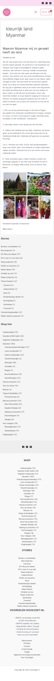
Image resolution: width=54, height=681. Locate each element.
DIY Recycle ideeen (9, 254)
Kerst (5, 293)
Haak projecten (7, 262)
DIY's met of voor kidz (10, 258)
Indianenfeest (8, 289)
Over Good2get (27, 657)
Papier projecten (7, 277)
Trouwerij (7, 308)
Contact (27, 646)
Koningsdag (8, 301)
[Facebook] (43, 3)
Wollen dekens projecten (11, 316)
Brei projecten (6, 250)
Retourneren (27, 641)
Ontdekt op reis (7, 273)
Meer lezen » (8, 229)
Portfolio (27, 643)
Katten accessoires (8, 266)
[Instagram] (46, 3)
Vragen (27, 652)
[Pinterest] (50, 3)
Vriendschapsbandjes (9, 312)
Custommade (27, 649)
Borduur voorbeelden (9, 247)
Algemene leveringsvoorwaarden (27, 655)
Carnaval (7, 285)
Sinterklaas (7, 304)
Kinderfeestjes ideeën (12, 297)
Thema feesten (7, 281)
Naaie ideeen (6, 270)
